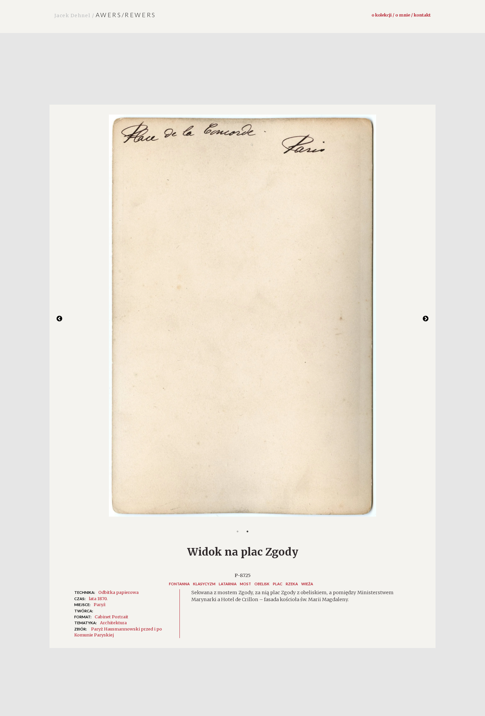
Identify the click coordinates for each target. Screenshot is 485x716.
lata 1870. (98, 598)
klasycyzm (204, 584)
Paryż (100, 604)
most (245, 584)
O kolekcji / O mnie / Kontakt (401, 14)
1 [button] (237, 531)
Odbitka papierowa (118, 592)
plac (277, 584)
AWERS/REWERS (105, 14)
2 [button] (247, 531)
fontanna (179, 584)
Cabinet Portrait (111, 616)
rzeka (292, 584)
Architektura (113, 622)
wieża (307, 584)
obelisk (262, 584)
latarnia (228, 584)
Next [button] (425, 319)
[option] (242, 319)
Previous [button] (59, 319)
